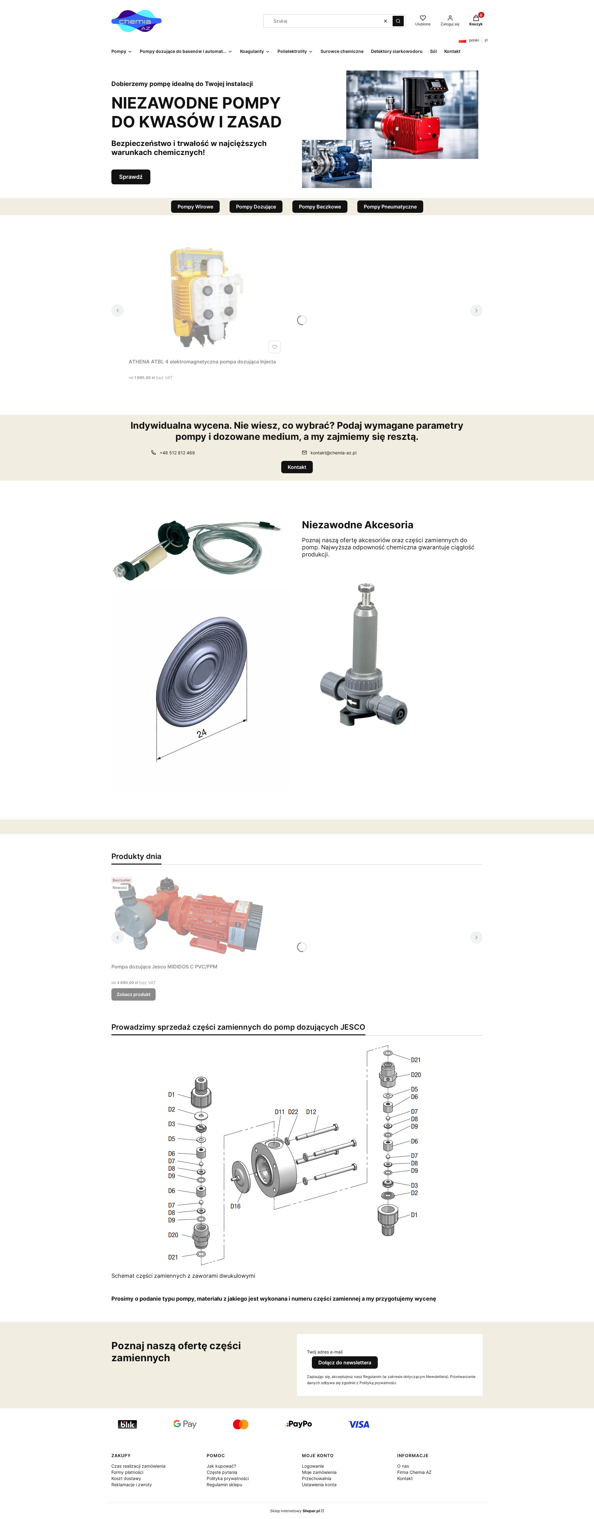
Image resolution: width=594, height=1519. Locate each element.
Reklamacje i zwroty (131, 1484)
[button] (398, 21)
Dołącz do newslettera (344, 1362)
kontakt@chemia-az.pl (333, 452)
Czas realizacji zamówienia (138, 1466)
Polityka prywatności (228, 1478)
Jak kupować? (221, 1466)
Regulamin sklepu (224, 1484)
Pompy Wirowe (195, 207)
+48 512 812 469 (177, 452)
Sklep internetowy (295, 1510)
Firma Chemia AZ (414, 1472)
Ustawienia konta (319, 1484)
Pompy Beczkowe (320, 207)
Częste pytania (222, 1472)
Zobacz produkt (133, 994)
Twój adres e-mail (324, 1351)
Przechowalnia (316, 1478)
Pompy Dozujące (256, 207)
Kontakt (297, 467)
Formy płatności (127, 1472)
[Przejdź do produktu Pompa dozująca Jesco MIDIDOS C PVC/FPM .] (188, 918)
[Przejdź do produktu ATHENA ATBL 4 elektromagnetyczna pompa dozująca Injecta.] (206, 298)
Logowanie (313, 1466)
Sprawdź (131, 177)
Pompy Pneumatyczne (390, 207)
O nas (403, 1466)
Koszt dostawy (126, 1478)
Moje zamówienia (319, 1472)
